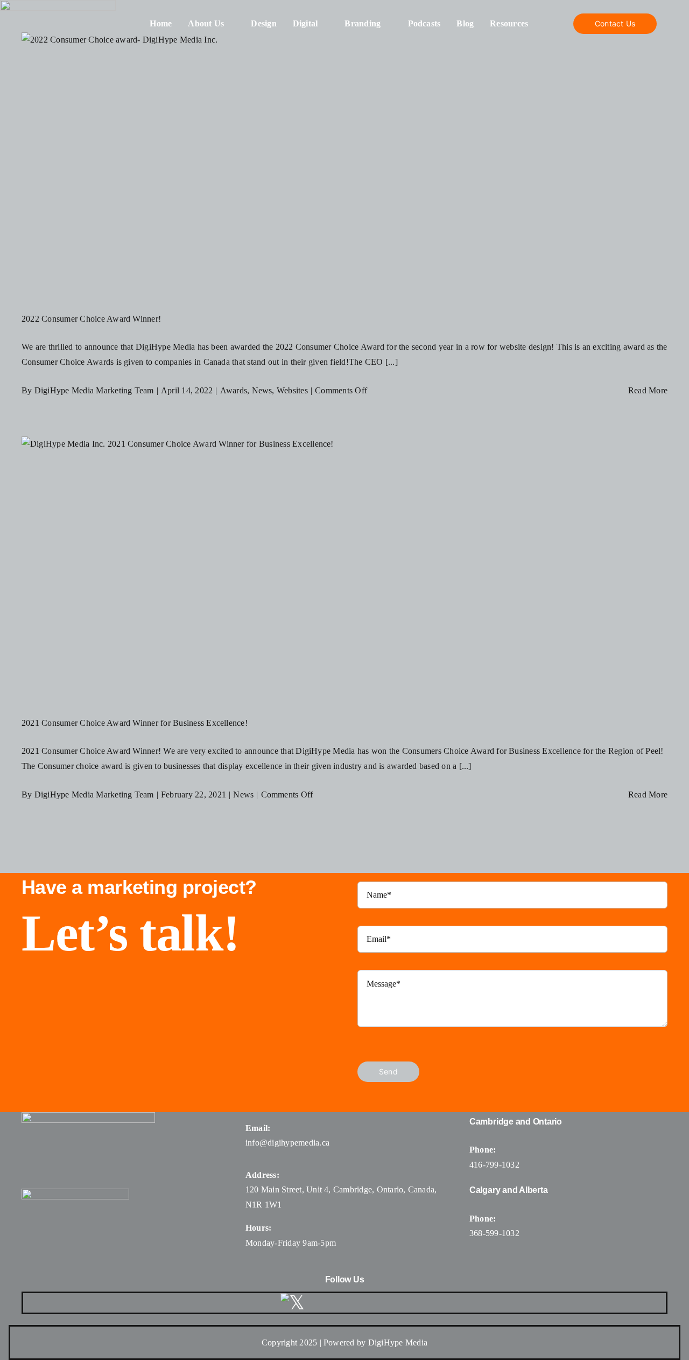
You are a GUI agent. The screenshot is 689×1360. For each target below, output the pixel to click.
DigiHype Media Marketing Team (94, 390)
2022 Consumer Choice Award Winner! (91, 318)
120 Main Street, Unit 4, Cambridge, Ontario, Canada (339, 1189)
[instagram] (348, 1303)
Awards (233, 390)
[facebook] (323, 1303)
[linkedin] (401, 1303)
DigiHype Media (397, 1342)
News (262, 390)
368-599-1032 (494, 1233)
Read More (647, 390)
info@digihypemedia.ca (287, 1142)
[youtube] (375, 1303)
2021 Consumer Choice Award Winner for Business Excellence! (135, 722)
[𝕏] (292, 1303)
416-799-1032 (494, 1164)
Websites (292, 390)
